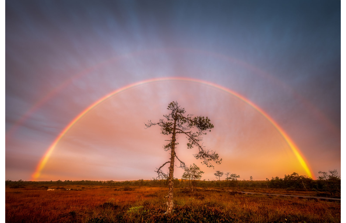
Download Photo (262, 214)
